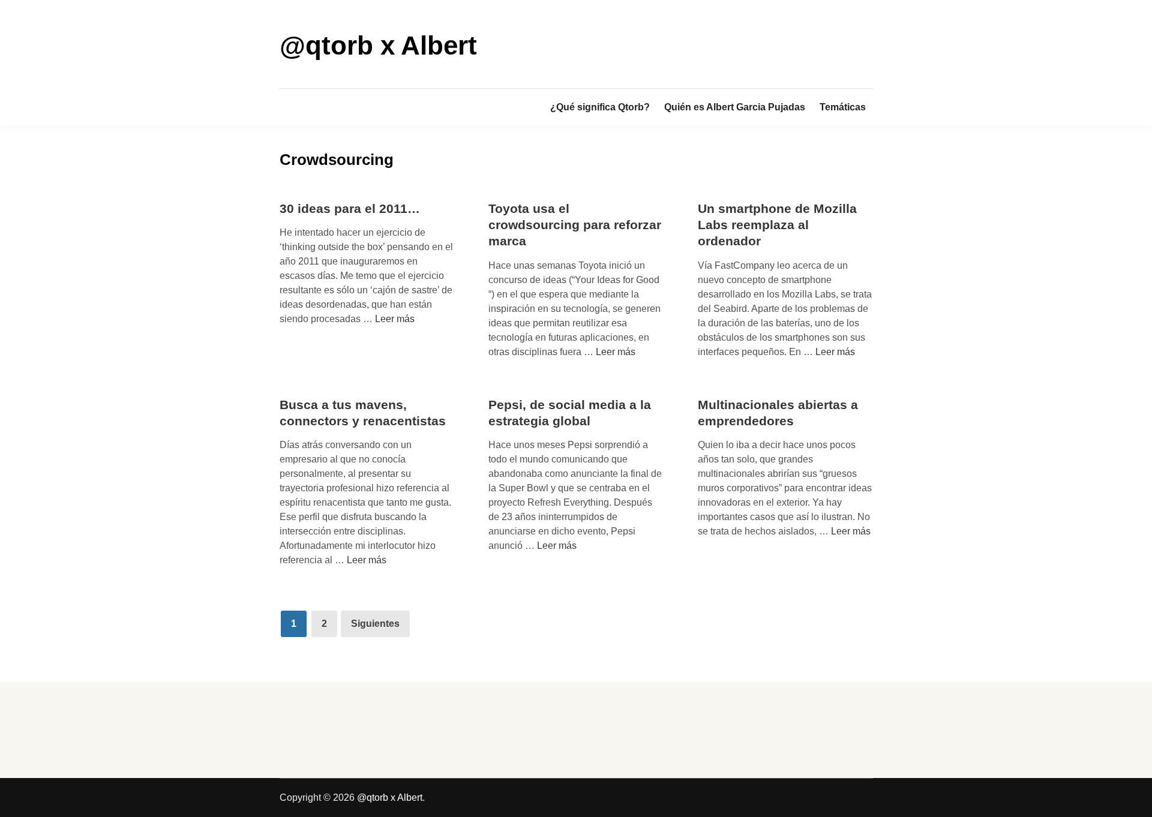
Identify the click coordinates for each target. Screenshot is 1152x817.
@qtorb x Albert (378, 45)
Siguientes (375, 623)
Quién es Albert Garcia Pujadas (734, 107)
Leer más (395, 319)
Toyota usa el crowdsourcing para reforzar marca (574, 225)
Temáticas (843, 107)
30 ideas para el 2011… (350, 208)
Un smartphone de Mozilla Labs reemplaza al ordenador (777, 225)
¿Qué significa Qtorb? (600, 107)
